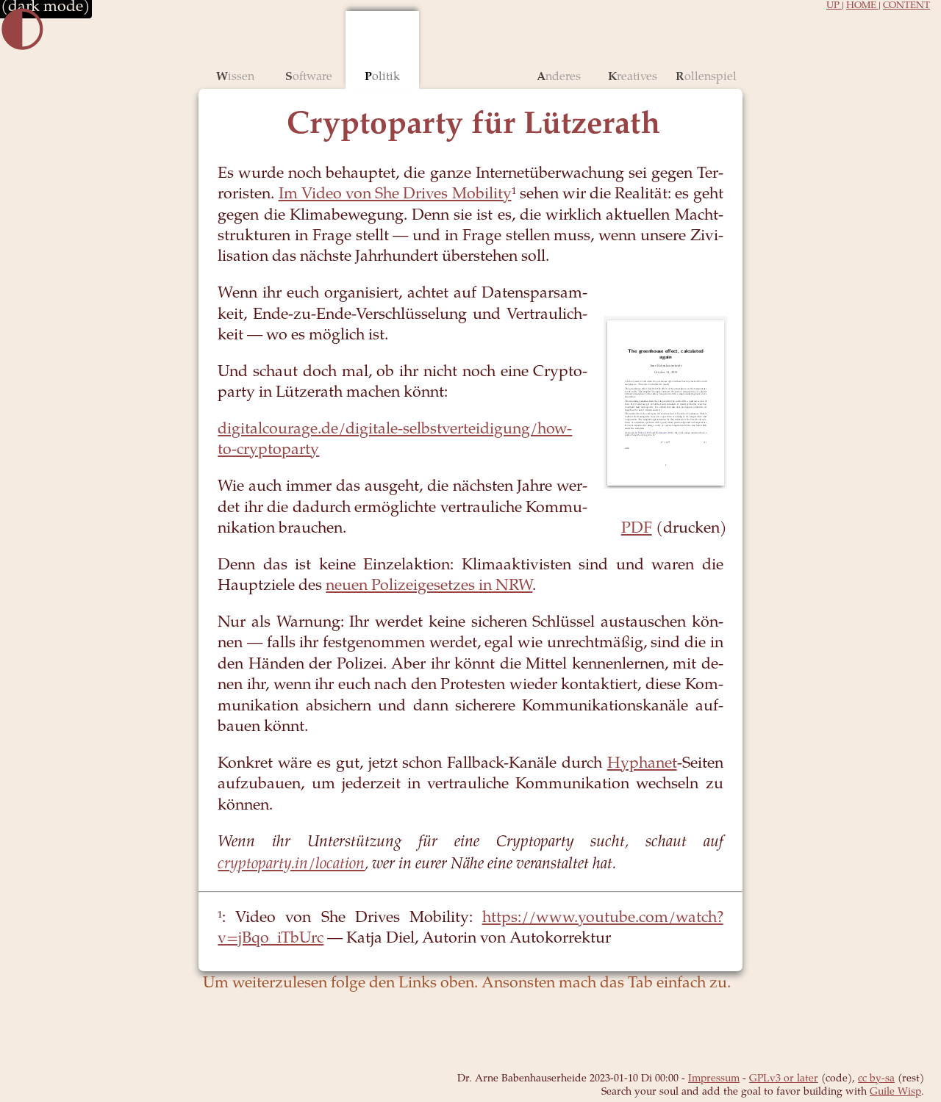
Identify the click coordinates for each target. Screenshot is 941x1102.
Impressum (714, 1079)
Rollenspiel (706, 77)
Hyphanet (642, 764)
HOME (862, 6)
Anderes (559, 77)
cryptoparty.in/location (291, 865)
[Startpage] (471, 50)
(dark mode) (45, 7)
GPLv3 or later (783, 1079)
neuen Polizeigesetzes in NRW (429, 586)
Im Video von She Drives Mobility (395, 195)
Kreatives (632, 77)
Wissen (235, 77)
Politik (382, 77)
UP (834, 6)
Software (308, 77)
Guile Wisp (895, 1092)
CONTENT (906, 6)
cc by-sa (876, 1079)
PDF (636, 529)
